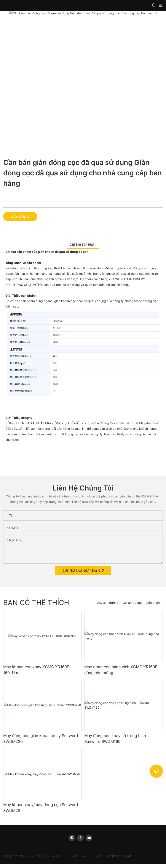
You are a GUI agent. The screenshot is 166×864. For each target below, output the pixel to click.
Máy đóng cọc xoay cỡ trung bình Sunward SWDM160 (115, 738)
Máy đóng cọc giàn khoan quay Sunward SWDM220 (40, 738)
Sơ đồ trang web (119, 856)
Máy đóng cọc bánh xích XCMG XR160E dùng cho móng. (120, 670)
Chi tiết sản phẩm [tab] (83, 244)
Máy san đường (107, 602)
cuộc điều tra (20, 216)
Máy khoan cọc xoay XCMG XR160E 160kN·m (36, 670)
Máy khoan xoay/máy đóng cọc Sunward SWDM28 (40, 807)
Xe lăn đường (132, 602)
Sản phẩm (153, 602)
